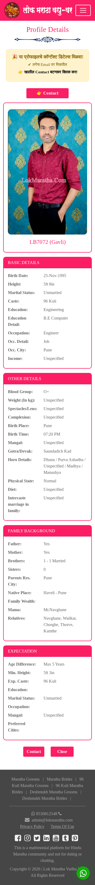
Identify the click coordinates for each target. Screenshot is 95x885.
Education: (18, 309)
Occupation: (19, 333)
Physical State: (21, 481)
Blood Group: (20, 391)
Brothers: (16, 561)
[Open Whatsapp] (83, 873)
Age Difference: (22, 664)
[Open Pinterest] (76, 839)
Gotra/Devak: (20, 451)
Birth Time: (18, 434)
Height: (14, 284)
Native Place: (19, 592)
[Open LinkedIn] (48, 839)
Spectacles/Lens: (22, 408)
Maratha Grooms (25, 779)
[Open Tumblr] (67, 839)
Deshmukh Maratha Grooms (53, 792)
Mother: (15, 552)
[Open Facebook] (19, 839)
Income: (15, 358)
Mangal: (15, 442)
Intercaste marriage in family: (18, 504)
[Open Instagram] (29, 839)
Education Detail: (17, 321)
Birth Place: (18, 425)
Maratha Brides (59, 779)
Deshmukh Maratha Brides (44, 798)
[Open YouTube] (57, 839)
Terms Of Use (62, 826)
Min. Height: (19, 672)
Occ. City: (17, 350)
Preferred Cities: (16, 726)
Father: (14, 544)
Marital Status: (21, 292)
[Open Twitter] (38, 839)
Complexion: (19, 417)
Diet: (12, 489)
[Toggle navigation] (83, 10)
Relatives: (16, 618)
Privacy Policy (32, 826)
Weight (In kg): (21, 400)
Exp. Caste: (18, 681)
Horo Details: (20, 459)
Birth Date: (18, 275)
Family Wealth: (21, 601)
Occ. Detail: (18, 341)
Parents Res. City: (19, 581)
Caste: (13, 301)
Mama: (14, 609)
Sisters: (14, 569)
